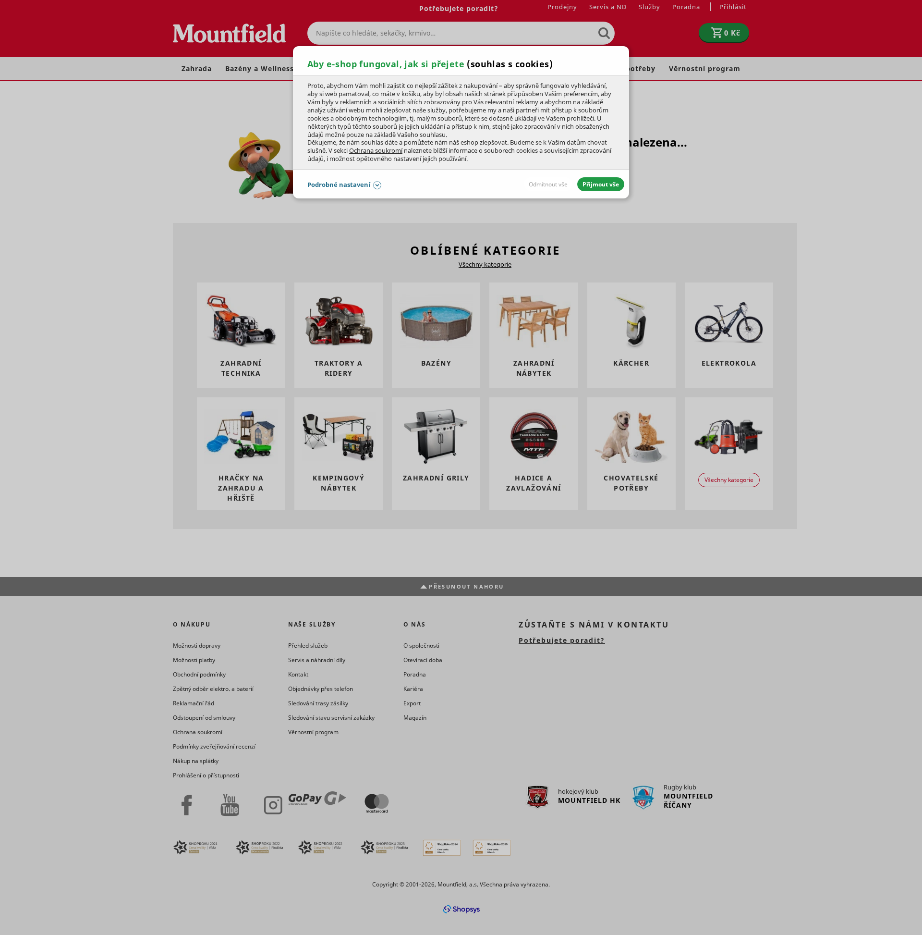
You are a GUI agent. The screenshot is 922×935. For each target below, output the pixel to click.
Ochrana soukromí (375, 150)
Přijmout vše (600, 184)
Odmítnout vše (548, 184)
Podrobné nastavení (338, 184)
